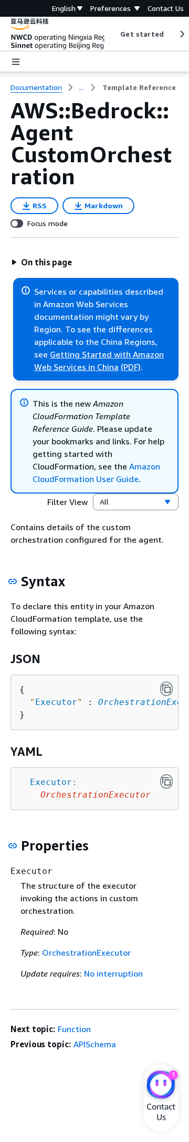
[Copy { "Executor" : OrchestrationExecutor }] (166, 688)
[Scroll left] (112, 34)
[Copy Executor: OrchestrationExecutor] (166, 781)
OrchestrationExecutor (86, 952)
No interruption (113, 973)
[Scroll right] (181, 34)
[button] (41, 262)
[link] (139, 87)
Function (74, 1029)
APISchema (95, 1044)
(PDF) (131, 367)
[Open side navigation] (15, 61)
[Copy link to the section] (12, 581)
